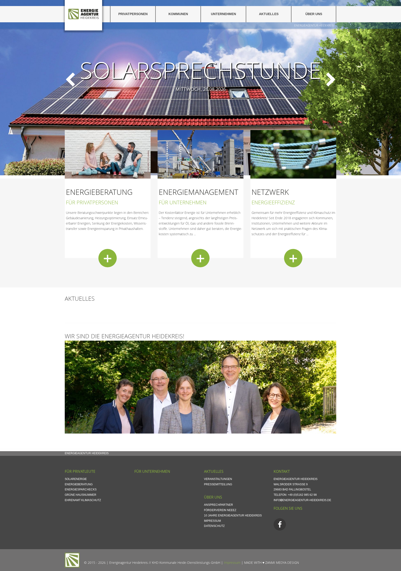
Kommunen (178, 14)
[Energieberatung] (107, 258)
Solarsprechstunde (200, 69)
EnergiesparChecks (81, 489)
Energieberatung (99, 192)
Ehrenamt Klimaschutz (83, 500)
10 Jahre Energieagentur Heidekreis (233, 515)
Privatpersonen (133, 14)
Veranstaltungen (218, 479)
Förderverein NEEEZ (220, 510)
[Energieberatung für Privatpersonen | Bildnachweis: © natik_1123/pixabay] (108, 154)
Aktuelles (268, 14)
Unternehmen (223, 14)
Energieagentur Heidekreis (314, 25)
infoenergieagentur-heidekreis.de (302, 500)
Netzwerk (270, 192)
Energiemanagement (198, 192)
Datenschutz (214, 526)
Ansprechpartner (218, 504)
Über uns (313, 14)
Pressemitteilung (218, 484)
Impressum (212, 520)
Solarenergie (76, 479)
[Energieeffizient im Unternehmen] (200, 154)
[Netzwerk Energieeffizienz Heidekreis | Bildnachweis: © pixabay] (293, 154)
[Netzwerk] (293, 258)
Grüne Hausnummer (80, 494)
